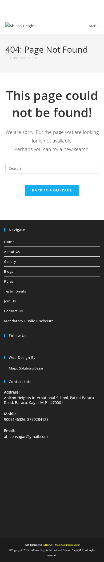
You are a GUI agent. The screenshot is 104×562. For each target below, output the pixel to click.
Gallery (10, 261)
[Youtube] (32, 347)
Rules (8, 281)
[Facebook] (7, 347)
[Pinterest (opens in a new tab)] (47, 7)
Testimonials (15, 291)
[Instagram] (13, 347)
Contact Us (13, 311)
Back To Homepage (52, 190)
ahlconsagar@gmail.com (26, 436)
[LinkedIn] (20, 347)
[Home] (6, 58)
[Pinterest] (26, 347)
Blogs (8, 271)
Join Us (10, 301)
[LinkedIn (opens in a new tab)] (59, 7)
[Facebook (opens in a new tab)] (41, 7)
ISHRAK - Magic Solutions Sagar (61, 544)
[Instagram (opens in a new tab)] (53, 7)
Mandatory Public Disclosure (29, 320)
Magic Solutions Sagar (26, 368)
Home (9, 241)
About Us (12, 251)
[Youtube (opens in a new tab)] (64, 7)
